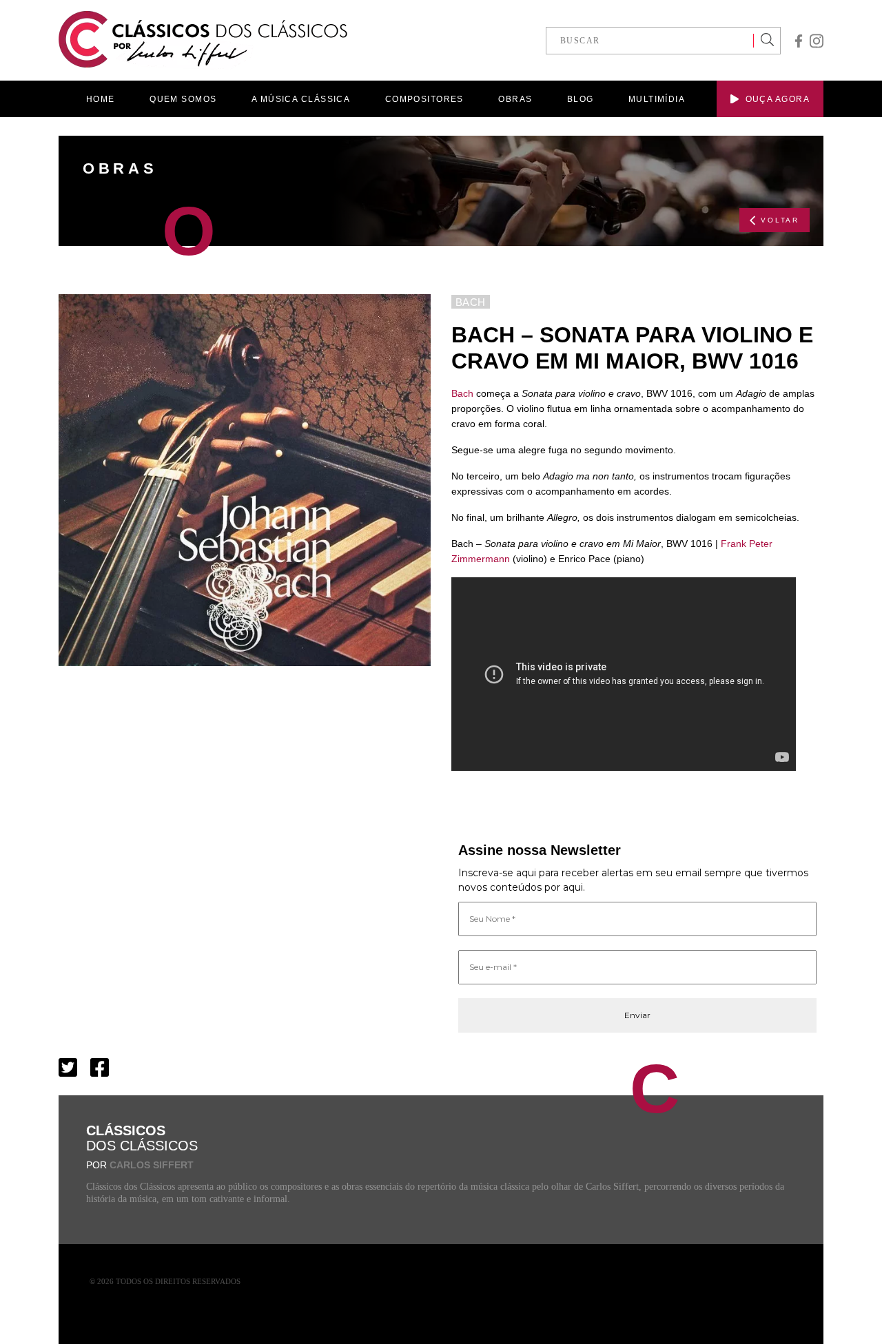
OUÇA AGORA (778, 99)
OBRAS (515, 99)
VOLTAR (780, 220)
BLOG (580, 99)
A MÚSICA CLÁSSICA (301, 99)
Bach (462, 393)
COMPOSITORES (424, 99)
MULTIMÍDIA (656, 99)
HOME (100, 99)
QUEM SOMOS (183, 99)
